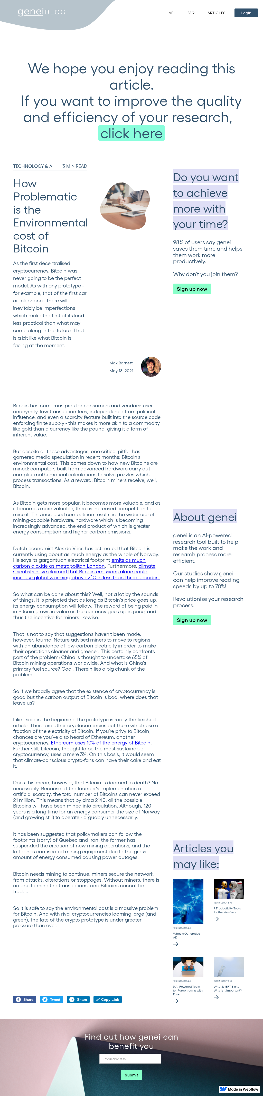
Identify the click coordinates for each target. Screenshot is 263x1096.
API (172, 13)
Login (246, 13)
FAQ (191, 13)
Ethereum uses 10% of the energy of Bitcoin (101, 742)
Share (28, 999)
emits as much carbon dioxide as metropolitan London (79, 563)
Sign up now (192, 288)
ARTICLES (217, 13)
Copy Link (110, 999)
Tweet (55, 999)
